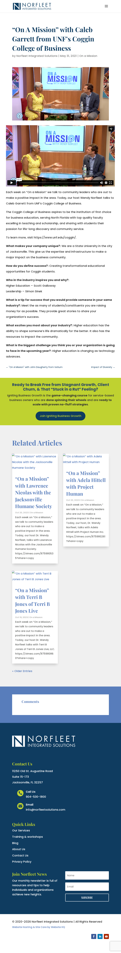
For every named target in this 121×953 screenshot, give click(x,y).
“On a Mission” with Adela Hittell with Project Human (86, 483)
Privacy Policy (21, 862)
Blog (15, 843)
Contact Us (20, 855)
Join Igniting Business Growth (60, 416)
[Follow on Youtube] (106, 936)
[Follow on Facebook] (93, 936)
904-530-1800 (36, 797)
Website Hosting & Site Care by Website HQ (38, 927)
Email (29, 805)
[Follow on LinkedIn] (100, 936)
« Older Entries (22, 671)
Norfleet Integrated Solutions (37, 56)
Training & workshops (27, 837)
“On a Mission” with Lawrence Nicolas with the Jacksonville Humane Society (33, 492)
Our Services (21, 830)
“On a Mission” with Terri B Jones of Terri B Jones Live (32, 600)
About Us (18, 849)
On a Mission (88, 56)
